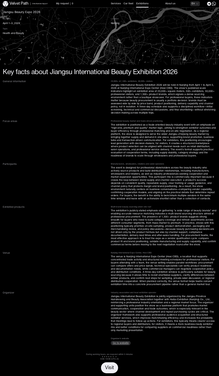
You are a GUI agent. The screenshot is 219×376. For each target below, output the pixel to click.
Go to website (121, 343)
